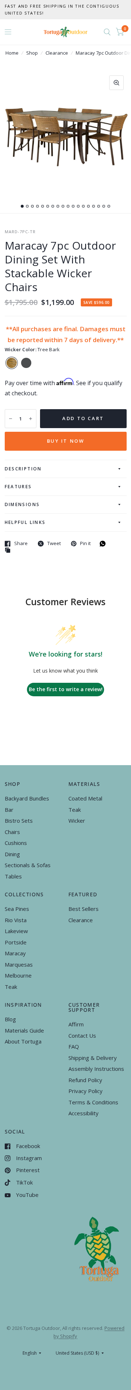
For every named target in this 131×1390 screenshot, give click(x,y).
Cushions (16, 842)
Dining (12, 854)
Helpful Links (25, 522)
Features (18, 486)
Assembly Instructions (96, 1068)
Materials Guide (24, 1030)
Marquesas (19, 964)
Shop (32, 53)
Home (12, 53)
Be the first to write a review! (66, 689)
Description (23, 469)
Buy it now (65, 441)
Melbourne (18, 975)
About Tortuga (23, 1041)
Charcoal (26, 363)
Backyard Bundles (27, 798)
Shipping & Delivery (92, 1057)
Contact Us (82, 1035)
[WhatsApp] (104, 544)
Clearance (56, 53)
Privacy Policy (85, 1091)
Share (21, 544)
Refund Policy (85, 1080)
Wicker (76, 820)
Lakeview (16, 931)
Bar (9, 809)
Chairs (12, 831)
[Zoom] (116, 82)
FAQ (73, 1046)
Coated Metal (85, 798)
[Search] (107, 32)
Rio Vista (16, 920)
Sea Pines (17, 908)
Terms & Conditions (93, 1102)
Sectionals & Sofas (28, 865)
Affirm (76, 1024)
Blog (10, 1019)
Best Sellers (83, 908)
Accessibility (83, 1113)
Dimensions (22, 504)
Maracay (15, 953)
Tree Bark (12, 363)
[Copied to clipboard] (9, 550)
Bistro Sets (19, 820)
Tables (13, 876)
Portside (16, 942)
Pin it (85, 544)
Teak (74, 809)
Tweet (54, 544)
